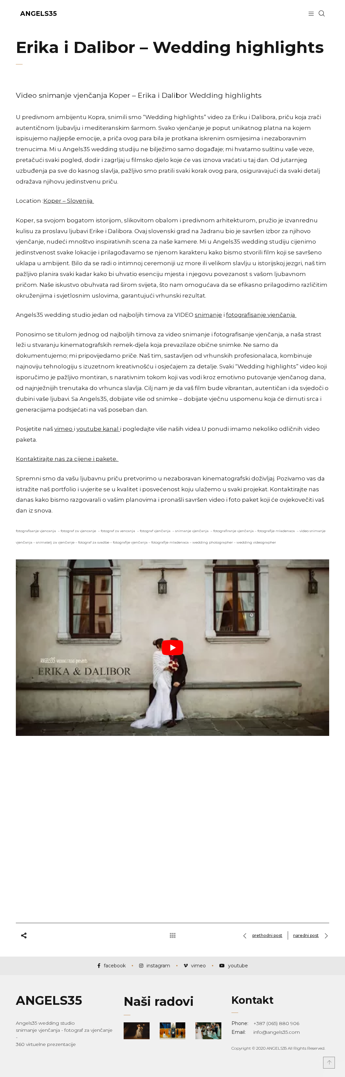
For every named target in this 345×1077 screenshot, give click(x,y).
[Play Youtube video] (172, 647)
